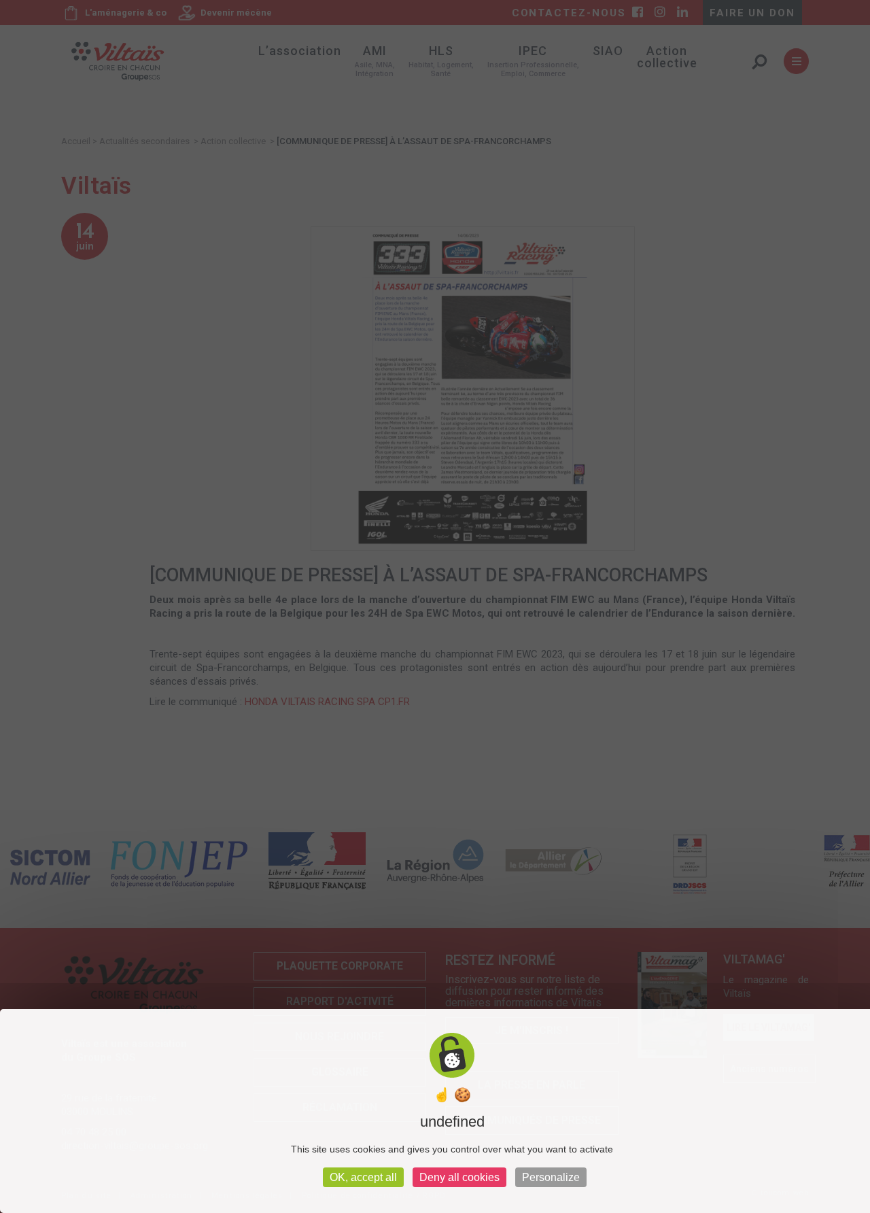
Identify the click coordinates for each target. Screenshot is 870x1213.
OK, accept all (363, 1177)
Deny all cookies (459, 1177)
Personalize (551, 1177)
